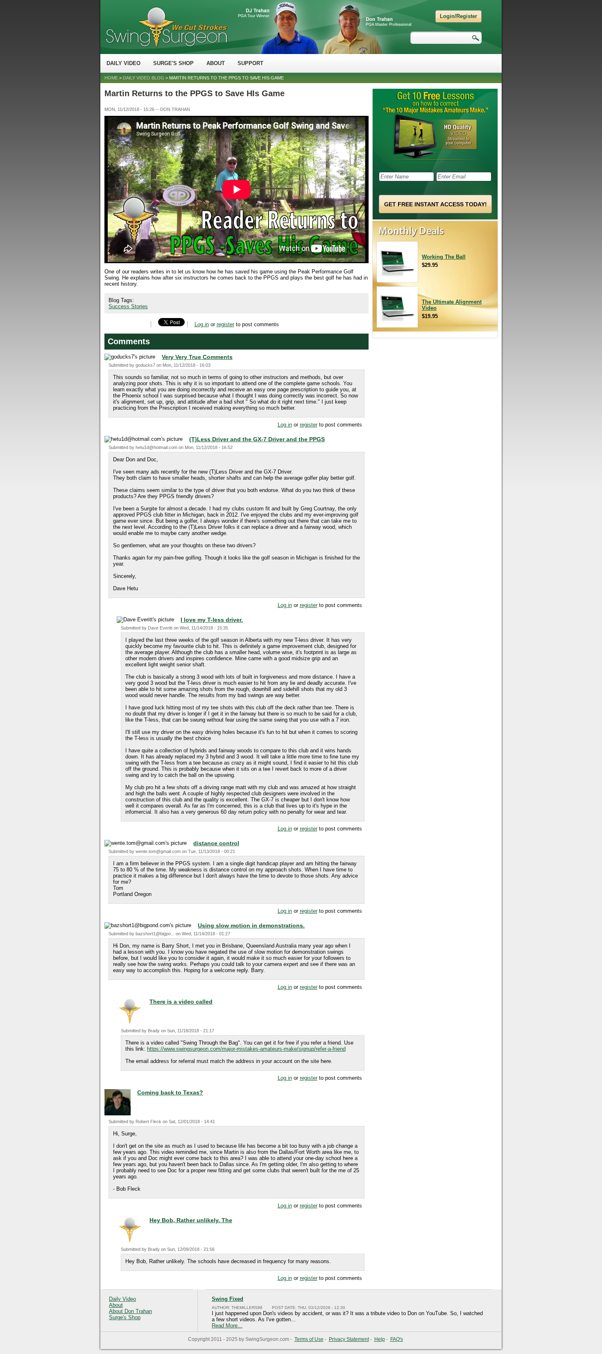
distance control (216, 843)
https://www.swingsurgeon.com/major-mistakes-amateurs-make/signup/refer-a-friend (246, 1049)
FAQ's (396, 1339)
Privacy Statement (349, 1339)
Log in (202, 324)
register (225, 324)
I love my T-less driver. (212, 619)
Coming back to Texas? (170, 1092)
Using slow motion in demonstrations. (251, 925)
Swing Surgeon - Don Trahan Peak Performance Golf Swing (166, 27)
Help (379, 1339)
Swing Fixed (227, 1299)
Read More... (227, 1325)
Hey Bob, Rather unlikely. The (190, 1220)
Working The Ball (444, 257)
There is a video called (181, 1001)
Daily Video (123, 63)
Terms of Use (309, 1339)
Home (111, 77)
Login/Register (458, 16)
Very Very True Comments (197, 357)
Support (250, 63)
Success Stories (128, 306)
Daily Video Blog (143, 77)
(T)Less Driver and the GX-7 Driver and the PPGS (257, 439)
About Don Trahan (130, 1311)
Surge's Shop (173, 63)
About (215, 63)
